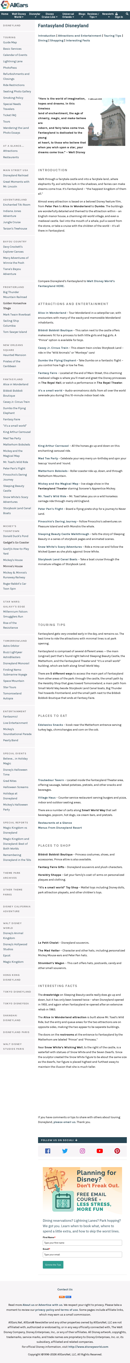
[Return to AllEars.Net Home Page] (24, 8)
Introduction (46, 35)
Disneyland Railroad (15, 175)
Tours (6, 121)
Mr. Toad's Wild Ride (15, 462)
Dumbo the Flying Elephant (57, 360)
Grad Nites (9, 781)
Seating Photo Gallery (17, 91)
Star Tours (9, 687)
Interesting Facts (78, 40)
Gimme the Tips (53, 1264)
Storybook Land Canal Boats (58, 559)
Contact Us (65, 1289)
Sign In (119, 16)
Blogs (82, 13)
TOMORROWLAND (15, 640)
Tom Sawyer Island (15, 332)
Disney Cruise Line (49, 15)
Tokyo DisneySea (16, 1003)
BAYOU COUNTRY (15, 241)
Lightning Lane (13, 61)
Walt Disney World (19, 15)
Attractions (10, 151)
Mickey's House (13, 560)
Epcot (6, 955)
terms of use (69, 1310)
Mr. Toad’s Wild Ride (52, 496)
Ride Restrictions (14, 85)
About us (29, 1305)
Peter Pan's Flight (14, 468)
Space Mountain (13, 681)
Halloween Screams (15, 787)
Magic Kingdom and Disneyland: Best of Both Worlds (16, 843)
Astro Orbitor (11, 646)
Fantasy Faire (11, 419)
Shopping (56, 40)
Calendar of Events (15, 55)
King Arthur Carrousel (17, 432)
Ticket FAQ (9, 115)
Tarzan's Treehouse (15, 228)
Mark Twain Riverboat (17, 314)
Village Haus (47, 797)
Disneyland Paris (16, 1032)
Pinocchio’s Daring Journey (57, 521)
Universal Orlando (68, 15)
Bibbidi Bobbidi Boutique (55, 330)
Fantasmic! (10, 716)
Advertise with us (50, 1305)
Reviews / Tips (93, 15)
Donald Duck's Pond (15, 536)
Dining (43, 40)
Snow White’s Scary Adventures (60, 547)
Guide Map (10, 42)
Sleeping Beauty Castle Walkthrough (63, 534)
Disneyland (35, 13)
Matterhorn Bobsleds (16, 444)
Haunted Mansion (14, 355)
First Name (49, 1237)
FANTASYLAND (13, 379)
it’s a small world (50, 390)
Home (4, 13)
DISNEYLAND (12, 25)
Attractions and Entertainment (79, 35)
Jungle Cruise (12, 222)
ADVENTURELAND (15, 199)
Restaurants (11, 157)
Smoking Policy (13, 98)
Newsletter (109, 13)
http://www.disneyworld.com (88, 1347)
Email (46, 1249)
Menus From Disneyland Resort (60, 827)
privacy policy (44, 1310)
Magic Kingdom (13, 962)
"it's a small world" (15, 425)
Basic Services (12, 48)
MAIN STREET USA (15, 170)
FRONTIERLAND (13, 287)
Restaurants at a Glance (55, 823)
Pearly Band (10, 740)
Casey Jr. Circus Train (16, 402)
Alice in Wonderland (15, 384)
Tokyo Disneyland (17, 991)
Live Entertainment (15, 723)
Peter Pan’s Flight (50, 509)
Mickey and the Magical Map (58, 483)
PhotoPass (10, 67)
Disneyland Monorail (16, 663)
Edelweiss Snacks (50, 725)
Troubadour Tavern (51, 780)
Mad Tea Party (12, 438)
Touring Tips (112, 35)
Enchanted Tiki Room (16, 204)
